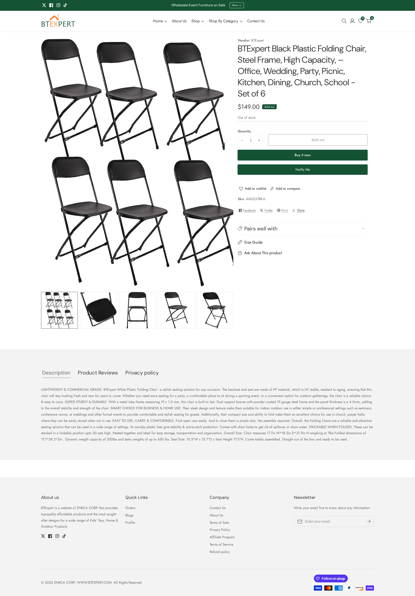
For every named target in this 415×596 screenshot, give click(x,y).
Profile (130, 522)
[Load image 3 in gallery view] (137, 310)
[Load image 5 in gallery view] (215, 310)
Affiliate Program (222, 537)
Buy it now (303, 155)
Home (158, 21)
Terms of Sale (219, 522)
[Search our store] (345, 21)
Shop (195, 21)
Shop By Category (223, 21)
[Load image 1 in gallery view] (59, 310)
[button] (302, 228)
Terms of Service (221, 544)
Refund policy (220, 551)
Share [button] (301, 210)
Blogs (129, 515)
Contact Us (256, 21)
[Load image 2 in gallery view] (98, 310)
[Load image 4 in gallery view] (176, 310)
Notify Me (302, 169)
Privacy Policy (220, 529)
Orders (130, 507)
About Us (179, 21)
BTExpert (257, 40)
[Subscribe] (369, 522)
